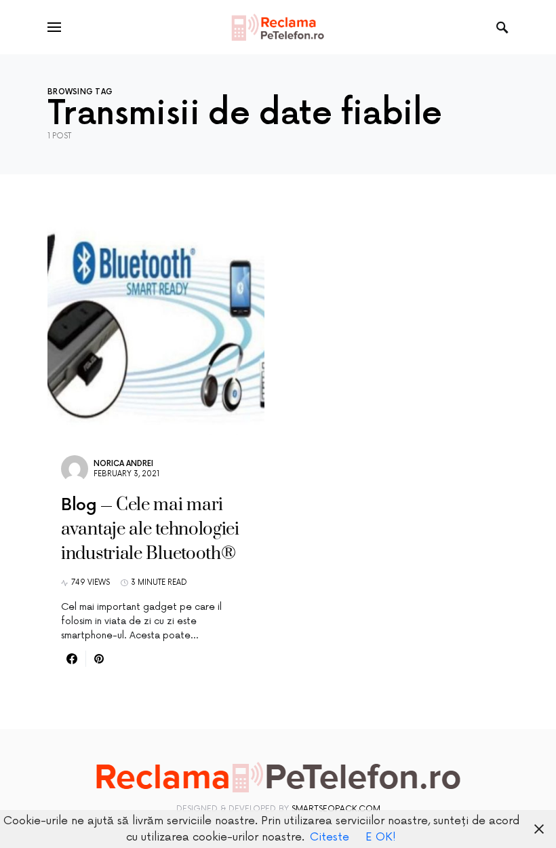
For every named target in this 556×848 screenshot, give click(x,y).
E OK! (380, 837)
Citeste (329, 837)
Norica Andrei (123, 463)
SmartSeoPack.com (336, 809)
